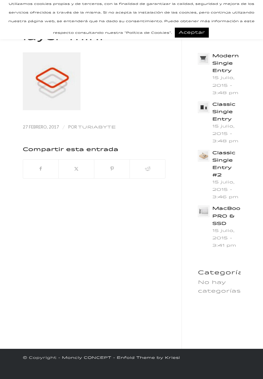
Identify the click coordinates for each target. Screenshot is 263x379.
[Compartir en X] (76, 169)
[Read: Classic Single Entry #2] (203, 156)
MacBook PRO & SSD (228, 216)
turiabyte (97, 127)
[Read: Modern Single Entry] (203, 59)
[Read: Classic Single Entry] (203, 107)
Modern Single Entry (225, 63)
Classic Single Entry (223, 111)
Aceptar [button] (192, 33)
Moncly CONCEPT (86, 358)
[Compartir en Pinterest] (112, 169)
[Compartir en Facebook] (41, 169)
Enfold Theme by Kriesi (148, 358)
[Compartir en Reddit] (147, 169)
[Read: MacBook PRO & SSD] (203, 211)
